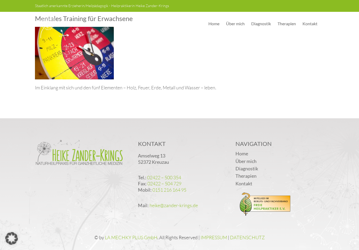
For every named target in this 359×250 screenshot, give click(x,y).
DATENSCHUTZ (247, 237)
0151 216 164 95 (169, 190)
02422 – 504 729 (164, 183)
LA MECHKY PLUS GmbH (131, 237)
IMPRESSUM (214, 237)
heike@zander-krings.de (174, 205)
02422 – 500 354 (164, 177)
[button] (11, 238)
